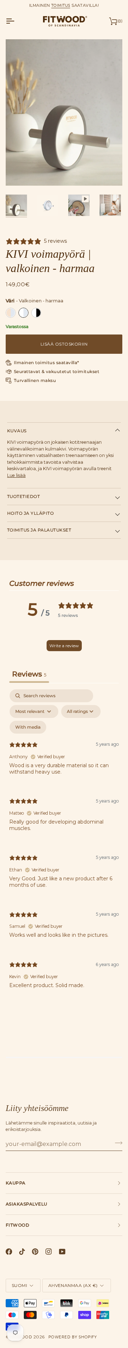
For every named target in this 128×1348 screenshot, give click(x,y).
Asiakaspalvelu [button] (26, 1204)
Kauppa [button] (16, 1183)
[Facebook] (9, 1251)
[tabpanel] (64, 845)
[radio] (11, 313)
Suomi (19, 1285)
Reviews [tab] (29, 674)
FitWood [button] (17, 1225)
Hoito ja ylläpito (30, 513)
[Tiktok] (22, 1251)
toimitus (60, 5)
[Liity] (116, 1143)
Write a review (64, 645)
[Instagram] (49, 1251)
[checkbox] (28, 727)
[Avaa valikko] (16, 21)
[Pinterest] (35, 1251)
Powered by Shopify (72, 1336)
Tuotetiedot (23, 496)
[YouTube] (62, 1251)
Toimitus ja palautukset (39, 530)
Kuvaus (17, 430)
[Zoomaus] (19, 172)
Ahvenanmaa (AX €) (73, 1285)
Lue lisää (16, 475)
